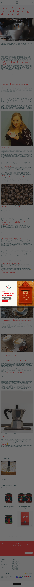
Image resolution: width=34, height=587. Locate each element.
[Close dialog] (33, 281)
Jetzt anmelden (5, 300)
